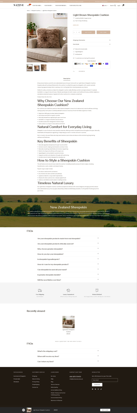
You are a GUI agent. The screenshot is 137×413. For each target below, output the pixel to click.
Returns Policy (36, 379)
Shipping (34, 376)
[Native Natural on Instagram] (98, 389)
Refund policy (54, 387)
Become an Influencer (56, 400)
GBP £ (105, 5)
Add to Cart (105, 410)
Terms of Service (55, 384)
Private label (17, 379)
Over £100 (35, 1)
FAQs (52, 379)
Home (28, 10)
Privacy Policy (35, 381)
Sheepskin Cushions (36, 10)
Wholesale (16, 381)
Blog (52, 381)
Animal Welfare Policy (56, 390)
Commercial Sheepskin (20, 376)
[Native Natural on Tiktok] (101, 389)
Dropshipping (35, 384)
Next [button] (64, 38)
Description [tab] (66, 78)
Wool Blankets (6, 1)
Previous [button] (29, 38)
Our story (53, 376)
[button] (113, 5)
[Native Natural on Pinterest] (95, 389)
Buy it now (103, 32)
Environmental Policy (56, 397)
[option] (47, 37)
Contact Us (35, 387)
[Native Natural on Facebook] (92, 389)
